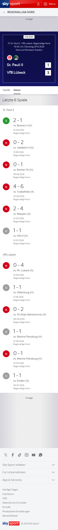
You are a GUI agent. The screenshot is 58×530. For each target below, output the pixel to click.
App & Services (12, 480)
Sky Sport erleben (13, 465)
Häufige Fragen (10, 489)
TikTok (19, 455)
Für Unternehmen (14, 472)
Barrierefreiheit (10, 515)
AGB (4, 498)
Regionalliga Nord (21, 12)
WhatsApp (40, 455)
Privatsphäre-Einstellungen (16, 511)
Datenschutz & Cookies (14, 502)
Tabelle (6, 90)
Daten (17, 90)
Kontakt (6, 507)
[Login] (38, 4)
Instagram (26, 455)
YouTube (33, 455)
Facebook (12, 455)
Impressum (8, 494)
